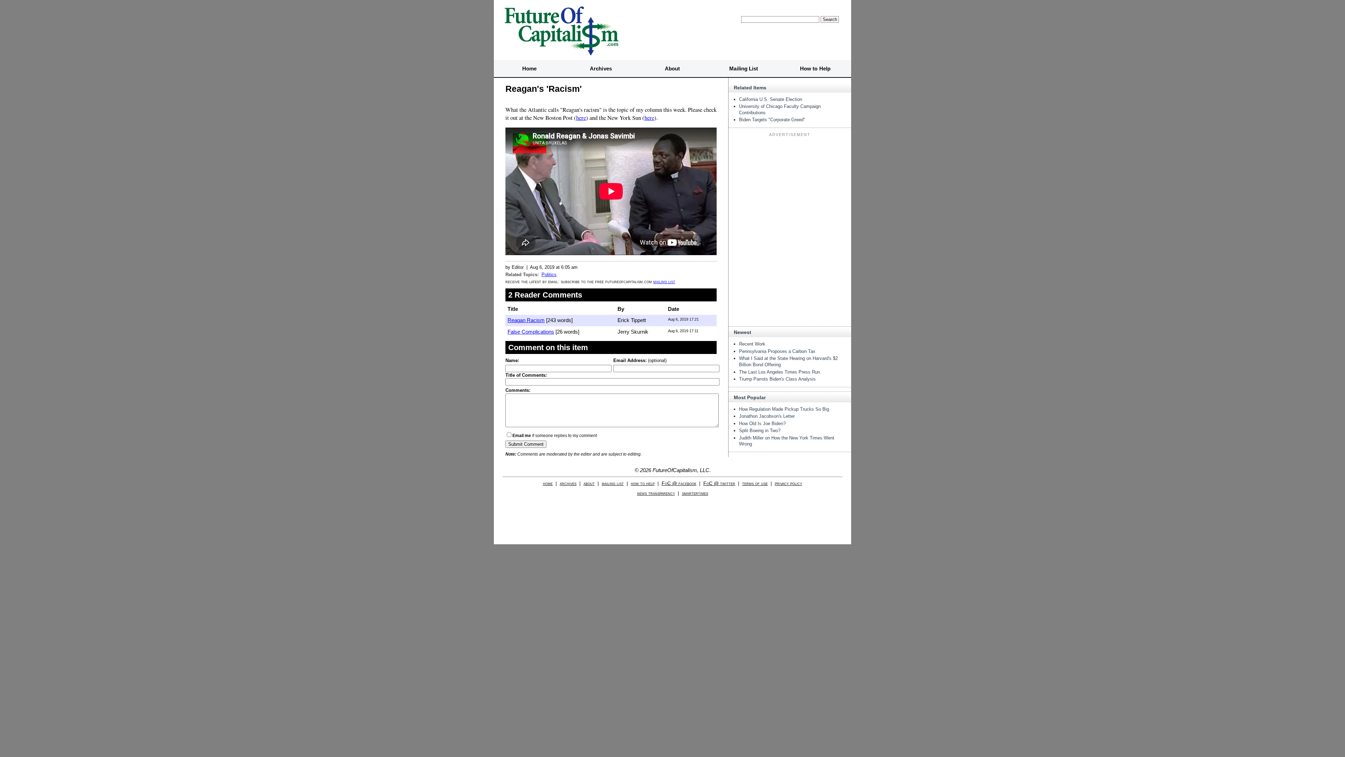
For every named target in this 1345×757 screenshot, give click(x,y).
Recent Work (752, 344)
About (672, 68)
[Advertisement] (789, 183)
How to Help (815, 68)
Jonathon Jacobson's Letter (767, 416)
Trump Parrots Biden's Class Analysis (777, 379)
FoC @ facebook (679, 483)
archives (568, 483)
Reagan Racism (526, 320)
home (548, 483)
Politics (549, 274)
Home (529, 68)
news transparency (656, 493)
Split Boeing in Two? (759, 430)
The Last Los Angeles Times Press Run (779, 372)
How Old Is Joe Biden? (762, 423)
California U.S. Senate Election (770, 99)
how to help (643, 483)
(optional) (640, 360)
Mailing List (743, 68)
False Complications (531, 332)
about (589, 483)
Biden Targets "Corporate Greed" (772, 119)
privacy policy (788, 483)
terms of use (755, 483)
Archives (601, 68)
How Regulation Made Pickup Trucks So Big (784, 409)
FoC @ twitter (719, 483)
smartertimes (695, 493)
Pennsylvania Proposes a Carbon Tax (777, 351)
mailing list (664, 281)
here (581, 118)
